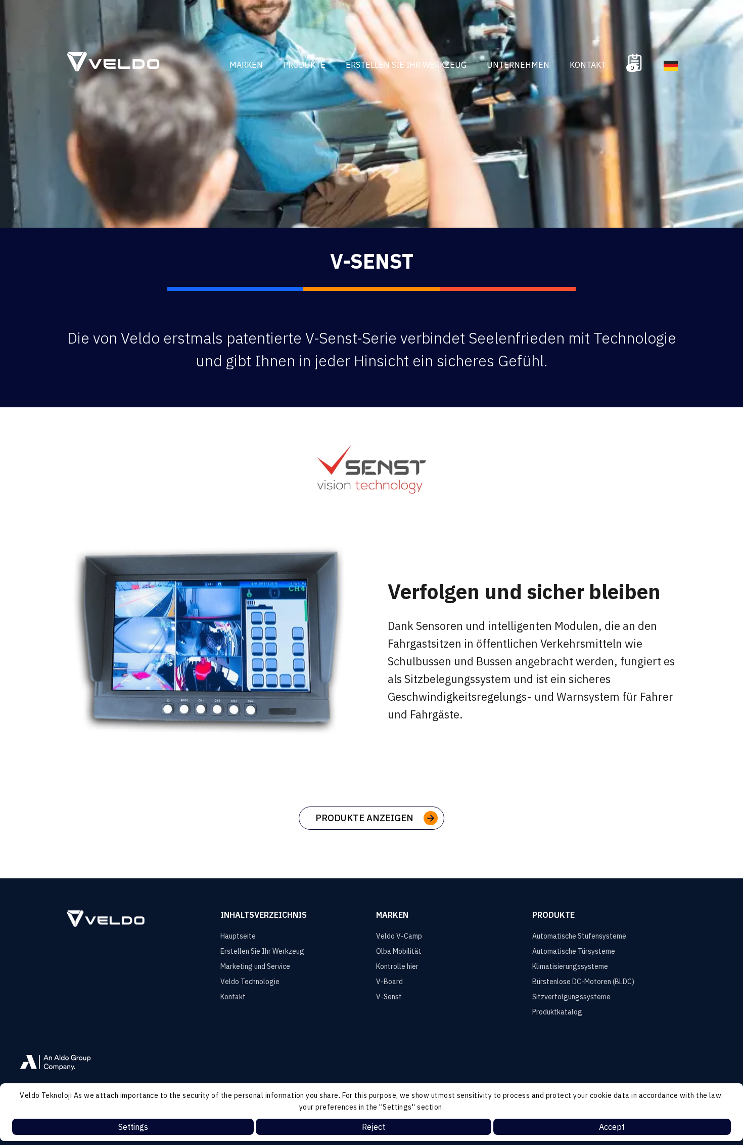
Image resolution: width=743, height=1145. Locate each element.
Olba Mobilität (399, 951)
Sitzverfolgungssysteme (571, 996)
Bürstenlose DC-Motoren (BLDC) (583, 981)
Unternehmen (518, 65)
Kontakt (588, 65)
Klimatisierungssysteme (570, 966)
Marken (246, 65)
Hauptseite (238, 936)
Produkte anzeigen (364, 818)
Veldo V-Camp (399, 936)
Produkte (304, 65)
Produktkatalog (557, 1011)
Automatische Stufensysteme (579, 936)
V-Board (389, 981)
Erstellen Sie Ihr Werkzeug (406, 65)
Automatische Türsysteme (573, 951)
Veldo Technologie (250, 981)
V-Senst (389, 996)
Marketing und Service (255, 966)
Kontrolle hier (397, 966)
